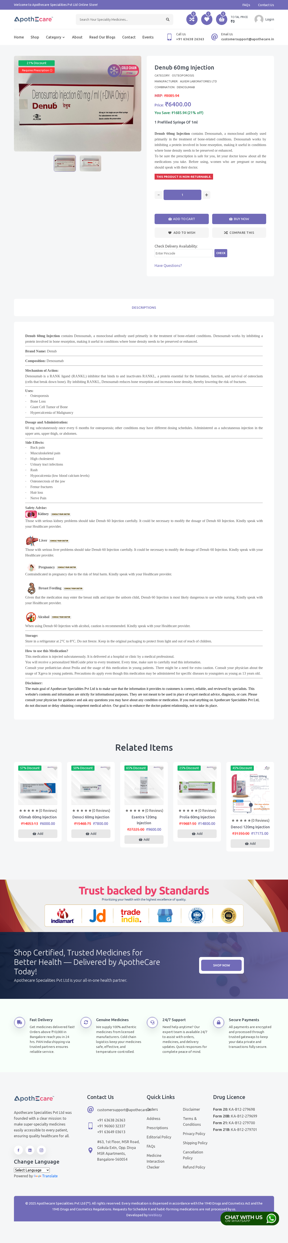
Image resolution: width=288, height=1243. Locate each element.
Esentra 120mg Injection (144, 820)
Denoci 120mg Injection (250, 827)
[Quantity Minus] (158, 195)
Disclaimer (191, 1109)
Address (153, 1119)
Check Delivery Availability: (176, 246)
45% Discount (242, 768)
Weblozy (155, 1215)
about (77, 37)
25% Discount (189, 768)
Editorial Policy (159, 1137)
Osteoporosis (183, 75)
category (53, 37)
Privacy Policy (194, 1134)
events (148, 37)
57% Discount (30, 768)
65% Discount (136, 768)
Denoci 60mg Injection (90, 817)
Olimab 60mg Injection (38, 817)
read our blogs (102, 37)
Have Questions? (168, 265)
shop (35, 37)
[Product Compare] (37, 800)
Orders (152, 1109)
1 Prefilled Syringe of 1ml (176, 122)
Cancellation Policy (193, 1155)
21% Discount (36, 63)
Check (220, 253)
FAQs (246, 5)
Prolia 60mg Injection (197, 817)
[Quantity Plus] (206, 195)
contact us (266, 5)
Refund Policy (194, 1167)
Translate (50, 1176)
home (19, 37)
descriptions (144, 307)
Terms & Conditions (192, 1121)
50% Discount (83, 768)
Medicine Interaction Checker (155, 1161)
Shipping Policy (195, 1143)
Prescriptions (157, 1128)
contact (129, 37)
